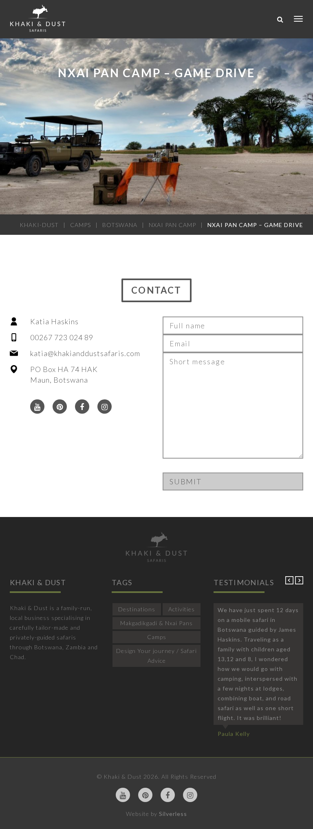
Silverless (173, 813)
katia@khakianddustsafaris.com (85, 353)
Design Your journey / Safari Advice (156, 655)
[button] (290, 582)
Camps (156, 636)
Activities (181, 609)
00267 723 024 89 (61, 337)
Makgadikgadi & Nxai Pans (156, 623)
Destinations (136, 609)
